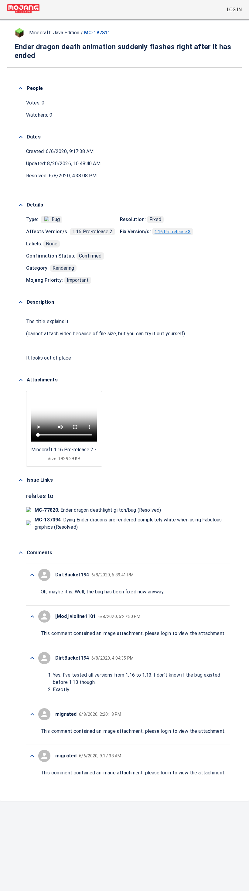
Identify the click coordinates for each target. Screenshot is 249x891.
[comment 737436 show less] (32, 658)
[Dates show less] (21, 137)
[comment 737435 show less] (32, 714)
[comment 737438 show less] (32, 575)
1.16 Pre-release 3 (173, 231)
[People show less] (21, 88)
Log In (234, 9)
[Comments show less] (21, 553)
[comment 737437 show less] (32, 616)
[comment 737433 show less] (32, 756)
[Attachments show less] (21, 380)
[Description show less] (21, 302)
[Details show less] (21, 205)
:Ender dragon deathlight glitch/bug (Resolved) (98, 510)
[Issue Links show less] (21, 480)
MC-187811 (97, 33)
